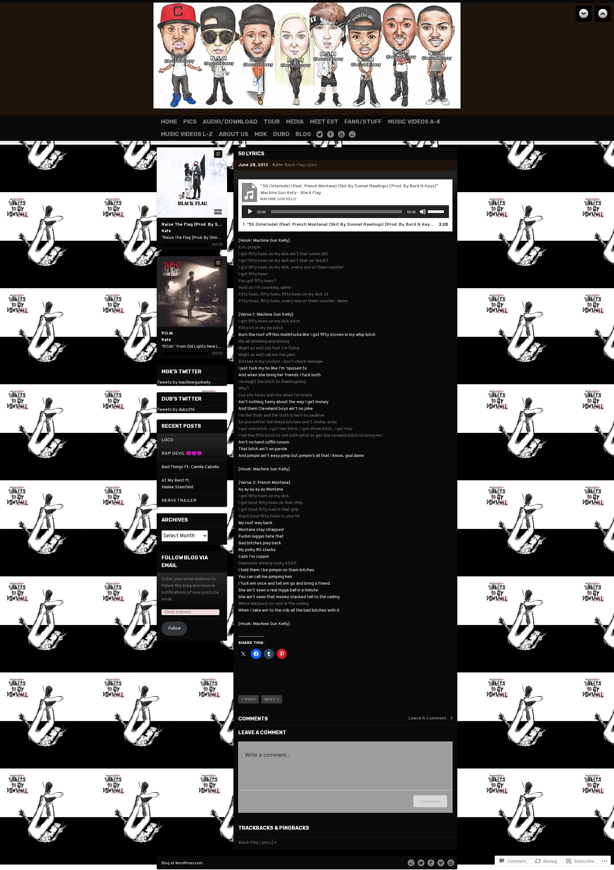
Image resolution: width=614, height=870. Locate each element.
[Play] (192, 182)
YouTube (341, 134)
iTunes (352, 134)
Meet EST (324, 121)
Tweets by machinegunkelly (183, 382)
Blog (303, 134)
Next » (271, 699)
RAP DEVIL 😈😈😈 (181, 453)
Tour (272, 121)
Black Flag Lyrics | (255, 842)
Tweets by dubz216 (176, 409)
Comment (430, 801)
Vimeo (440, 862)
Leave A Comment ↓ (430, 718)
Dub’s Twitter (181, 399)
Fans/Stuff (363, 121)
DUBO (281, 134)
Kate (277, 165)
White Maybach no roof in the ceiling (273, 603)
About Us (233, 134)
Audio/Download (230, 121)
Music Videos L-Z (187, 134)
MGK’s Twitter (181, 372)
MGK (261, 134)
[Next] (205, 183)
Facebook (330, 134)
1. (339, 224)
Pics (190, 121)
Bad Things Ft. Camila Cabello (190, 467)
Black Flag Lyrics (301, 165)
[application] (345, 211)
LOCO (167, 440)
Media (295, 121)
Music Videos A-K (414, 121)
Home (169, 121)
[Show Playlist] (218, 154)
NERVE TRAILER (178, 500)
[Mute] (423, 211)
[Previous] (179, 183)
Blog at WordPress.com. (182, 863)
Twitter (319, 134)
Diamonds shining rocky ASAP (267, 563)
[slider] (437, 211)
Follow (174, 628)
